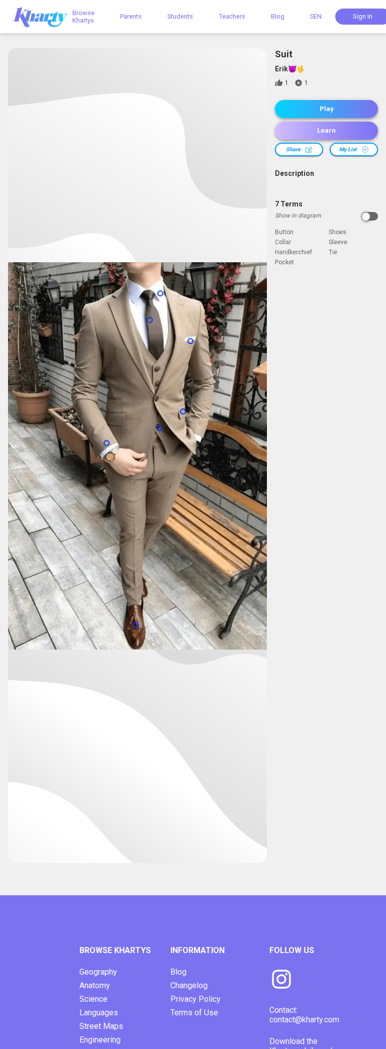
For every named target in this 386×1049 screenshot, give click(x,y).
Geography (98, 972)
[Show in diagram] (369, 216)
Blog (277, 16)
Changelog (189, 985)
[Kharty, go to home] (45, 16)
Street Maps (101, 1026)
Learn (326, 130)
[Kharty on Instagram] (281, 980)
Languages (98, 1012)
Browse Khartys (83, 16)
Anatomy (94, 985)
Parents (131, 16)
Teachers (232, 16)
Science (93, 999)
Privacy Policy (195, 999)
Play (327, 109)
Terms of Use (194, 1012)
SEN (316, 16)
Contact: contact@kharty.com (304, 1014)
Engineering (100, 1039)
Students (180, 16)
